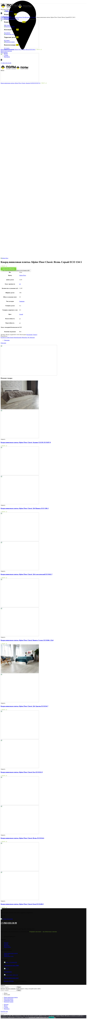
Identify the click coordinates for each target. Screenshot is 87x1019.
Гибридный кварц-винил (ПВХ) (11, 965)
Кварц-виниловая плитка (12, 17)
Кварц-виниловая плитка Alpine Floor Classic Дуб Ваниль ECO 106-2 (25, 508)
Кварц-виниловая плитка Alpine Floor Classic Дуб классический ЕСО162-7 (26, 574)
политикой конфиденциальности (38, 1017)
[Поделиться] (3, 1013)
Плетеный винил (8, 971)
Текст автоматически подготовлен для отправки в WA (15, 270)
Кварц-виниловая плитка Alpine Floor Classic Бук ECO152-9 (22, 772)
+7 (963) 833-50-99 (6, 16)
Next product (4, 52)
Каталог (6, 942)
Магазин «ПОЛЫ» (9, 981)
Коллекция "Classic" (30, 17)
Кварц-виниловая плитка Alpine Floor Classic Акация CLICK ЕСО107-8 (20, 83)
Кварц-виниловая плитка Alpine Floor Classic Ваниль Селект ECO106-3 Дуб (27, 640)
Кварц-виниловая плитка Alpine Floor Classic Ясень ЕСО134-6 (18, 49)
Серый (21, 314)
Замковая (21, 301)
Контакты (6, 945)
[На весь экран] (4, 1013)
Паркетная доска (8, 956)
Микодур (6, 954)
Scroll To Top (4, 1011)
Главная (3, 17)
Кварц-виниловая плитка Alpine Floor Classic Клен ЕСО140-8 (22, 904)
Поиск (18, 987)
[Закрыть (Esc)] (1, 1013)
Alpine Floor (22, 17)
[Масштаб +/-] (6, 1013)
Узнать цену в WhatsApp (8, 268)
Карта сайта (7, 947)
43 (20, 284)
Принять (51, 1017)
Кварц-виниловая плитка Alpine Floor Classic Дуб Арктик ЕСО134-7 (24, 706)
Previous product (5, 18)
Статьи (6, 944)
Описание (7, 340)
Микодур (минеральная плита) (11, 978)
